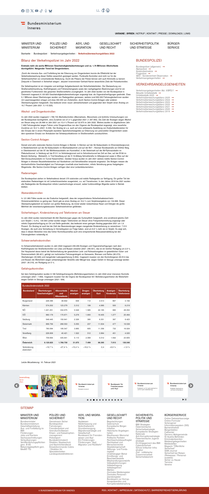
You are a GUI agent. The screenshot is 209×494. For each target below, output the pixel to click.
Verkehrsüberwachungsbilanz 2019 (153, 111)
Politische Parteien (116, 437)
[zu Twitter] (32, 11)
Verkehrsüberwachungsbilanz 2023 (153, 102)
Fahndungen (55, 426)
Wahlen (110, 469)
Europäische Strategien (147, 431)
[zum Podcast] (46, 11)
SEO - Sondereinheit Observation (152, 75)
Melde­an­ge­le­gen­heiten (175, 441)
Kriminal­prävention (173, 439)
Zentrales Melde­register (118, 472)
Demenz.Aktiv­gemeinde (175, 434)
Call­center (169, 432)
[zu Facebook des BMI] (23, 11)
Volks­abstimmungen (116, 462)
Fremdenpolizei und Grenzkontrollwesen (59, 429)
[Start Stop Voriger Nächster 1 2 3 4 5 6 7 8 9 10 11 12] (104, 385)
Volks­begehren (114, 467)
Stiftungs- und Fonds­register (117, 450)
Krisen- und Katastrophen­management (62, 434)
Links (187, 33)
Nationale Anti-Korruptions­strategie (148, 435)
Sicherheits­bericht (144, 456)
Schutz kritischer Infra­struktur (146, 448)
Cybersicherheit (143, 445)
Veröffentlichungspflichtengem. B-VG (33, 443)
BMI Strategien (143, 424)
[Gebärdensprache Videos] (103, 11)
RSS (104, 490)
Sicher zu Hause (172, 459)
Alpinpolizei (141, 68)
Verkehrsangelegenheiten (62, 53)
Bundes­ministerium (30, 423)
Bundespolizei (40, 53)
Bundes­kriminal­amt (58, 439)
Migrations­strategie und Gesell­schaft (89, 431)
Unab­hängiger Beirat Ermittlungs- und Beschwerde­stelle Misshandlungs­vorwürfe (118, 457)
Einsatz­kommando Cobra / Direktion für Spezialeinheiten (61, 449)
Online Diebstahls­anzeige (176, 418)
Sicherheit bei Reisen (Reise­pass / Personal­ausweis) (175, 455)
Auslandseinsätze (144, 71)
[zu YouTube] (37, 11)
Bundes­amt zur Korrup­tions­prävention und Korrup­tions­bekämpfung (118, 481)
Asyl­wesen (83, 421)
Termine (168, 462)
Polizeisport (54, 437)
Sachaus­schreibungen (31, 437)
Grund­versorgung (86, 428)
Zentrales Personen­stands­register (117, 475)
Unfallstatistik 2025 (145, 95)
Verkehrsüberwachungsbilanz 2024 (153, 99)
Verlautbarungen (29, 439)
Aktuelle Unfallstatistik (146, 92)
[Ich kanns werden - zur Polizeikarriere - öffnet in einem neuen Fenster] (35, 386)
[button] (31, 44)
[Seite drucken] (108, 11)
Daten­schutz (113, 423)
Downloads (175, 33)
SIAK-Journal (170, 450)
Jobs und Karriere (29, 435)
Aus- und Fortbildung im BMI (32, 429)
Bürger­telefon (171, 429)
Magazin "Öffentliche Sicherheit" (174, 447)
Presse (162, 33)
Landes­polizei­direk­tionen (61, 453)
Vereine (168, 464)
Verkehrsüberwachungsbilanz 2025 (153, 97)
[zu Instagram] (28, 11)
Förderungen (27, 432)
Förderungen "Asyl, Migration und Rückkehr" (90, 443)
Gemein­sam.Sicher (58, 421)
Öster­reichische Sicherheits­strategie (145, 428)
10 (115, 400)
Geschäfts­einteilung (30, 426)
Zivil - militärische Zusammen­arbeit (144, 453)
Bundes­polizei (56, 423)
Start (183, 399)
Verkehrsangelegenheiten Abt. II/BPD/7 (155, 90)
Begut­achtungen (115, 421)
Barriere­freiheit (171, 427)
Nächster (190, 385)
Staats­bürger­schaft (116, 446)
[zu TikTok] (42, 11)
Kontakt (152, 33)
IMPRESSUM (125, 490)
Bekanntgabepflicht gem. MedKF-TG (33, 448)
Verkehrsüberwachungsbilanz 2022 (153, 104)
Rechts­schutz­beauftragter (119, 439)
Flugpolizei (141, 73)
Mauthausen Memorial (118, 435)
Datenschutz (142, 490)
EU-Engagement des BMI (148, 443)
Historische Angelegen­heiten (118, 431)
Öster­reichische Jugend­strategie (147, 439)
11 (118, 400)
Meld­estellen (170, 443)
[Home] (41, 23)
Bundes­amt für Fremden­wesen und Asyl (90, 436)
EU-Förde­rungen (86, 439)
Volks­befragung (114, 465)
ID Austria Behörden (174, 436)
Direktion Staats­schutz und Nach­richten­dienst (60, 443)
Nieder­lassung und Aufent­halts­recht (87, 425)
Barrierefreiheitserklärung (169, 490)
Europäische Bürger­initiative (117, 427)
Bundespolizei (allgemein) (148, 66)
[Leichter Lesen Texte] (98, 11)
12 (121, 400)
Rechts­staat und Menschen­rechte (115, 443)
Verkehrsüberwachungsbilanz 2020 (153, 108)
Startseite (25, 53)
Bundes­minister (28, 421)
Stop (185, 399)
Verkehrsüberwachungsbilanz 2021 (153, 106)
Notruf (140, 33)
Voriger (16, 385)
